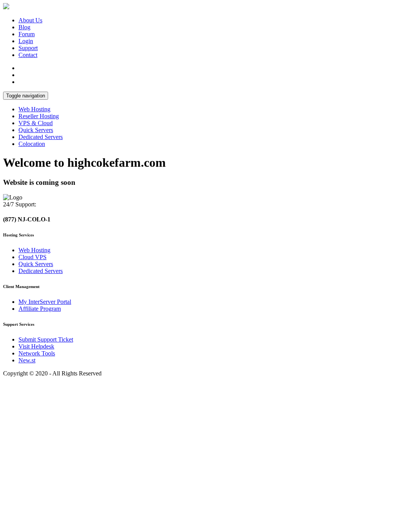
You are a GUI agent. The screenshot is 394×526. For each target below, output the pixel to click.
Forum (26, 34)
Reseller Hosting (38, 116)
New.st (26, 360)
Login (25, 41)
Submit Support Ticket (45, 339)
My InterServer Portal (44, 301)
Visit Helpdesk (36, 346)
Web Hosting (34, 109)
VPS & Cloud (35, 123)
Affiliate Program (39, 308)
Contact (27, 55)
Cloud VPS (32, 257)
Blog (24, 27)
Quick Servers (35, 130)
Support (28, 48)
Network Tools (36, 353)
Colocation (31, 144)
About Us (30, 20)
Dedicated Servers (40, 137)
